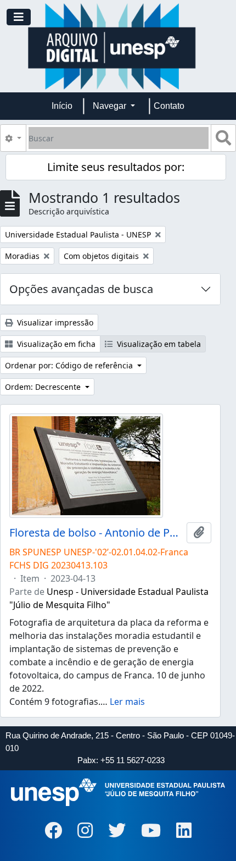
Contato (169, 106)
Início (62, 106)
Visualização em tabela (158, 344)
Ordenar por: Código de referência (70, 365)
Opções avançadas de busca (81, 289)
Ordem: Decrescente (44, 387)
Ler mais (127, 702)
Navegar (110, 106)
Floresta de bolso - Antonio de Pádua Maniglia (95, 532)
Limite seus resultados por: (115, 166)
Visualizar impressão (54, 322)
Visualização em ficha (55, 344)
